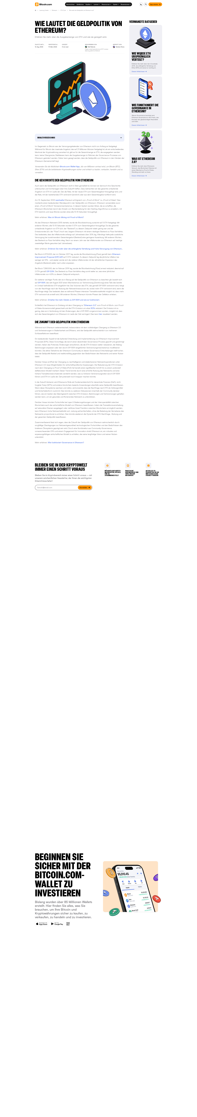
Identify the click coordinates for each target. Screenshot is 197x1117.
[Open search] (146, 4)
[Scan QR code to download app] (68, 923)
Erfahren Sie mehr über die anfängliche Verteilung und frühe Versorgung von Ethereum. (85, 249)
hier (100, 314)
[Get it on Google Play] (57, 923)
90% (93, 308)
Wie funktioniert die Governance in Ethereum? (145, 108)
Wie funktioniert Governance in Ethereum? (66, 442)
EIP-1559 (41, 282)
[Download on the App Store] (42, 923)
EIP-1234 (50, 271)
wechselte (60, 200)
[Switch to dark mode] (141, 4)
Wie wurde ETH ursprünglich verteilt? (141, 57)
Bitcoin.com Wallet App (70, 166)
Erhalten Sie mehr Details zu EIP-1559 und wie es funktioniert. (74, 300)
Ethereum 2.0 (90, 305)
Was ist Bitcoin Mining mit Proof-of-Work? (66, 217)
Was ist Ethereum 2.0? (143, 160)
